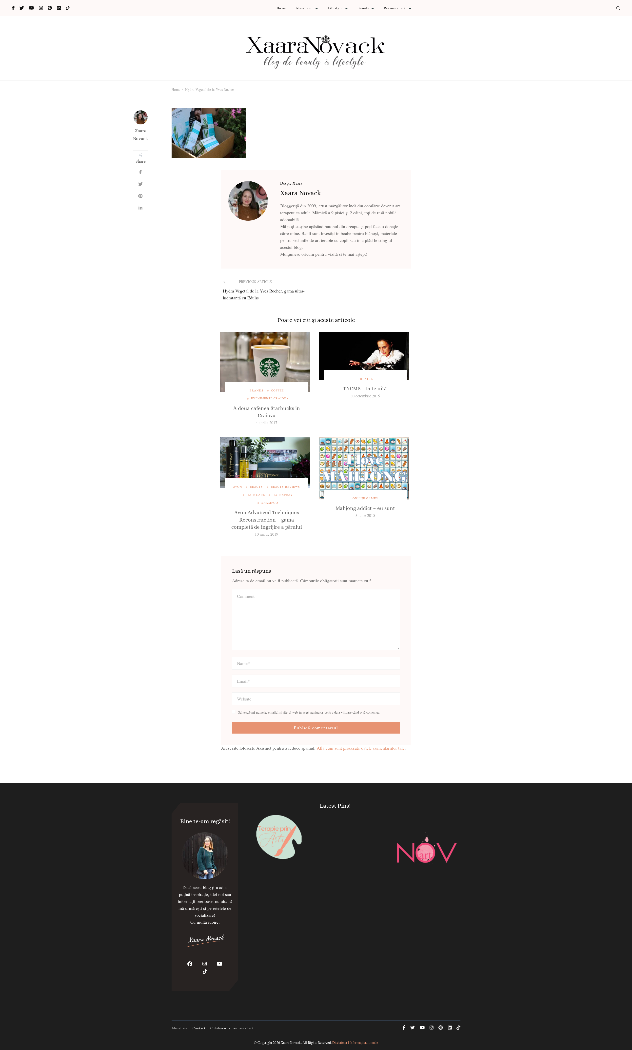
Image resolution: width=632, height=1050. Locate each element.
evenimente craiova (270, 398)
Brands (363, 8)
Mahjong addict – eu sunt (365, 508)
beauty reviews (285, 486)
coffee (277, 390)
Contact (199, 1028)
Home (281, 8)
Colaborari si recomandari (231, 1028)
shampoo (269, 503)
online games (365, 498)
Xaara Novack (140, 134)
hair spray (283, 495)
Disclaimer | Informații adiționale (355, 1042)
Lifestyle (335, 8)
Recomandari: (395, 8)
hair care (256, 495)
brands (256, 390)
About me (180, 1028)
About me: (304, 8)
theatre (365, 379)
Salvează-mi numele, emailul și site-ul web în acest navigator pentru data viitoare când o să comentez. (309, 712)
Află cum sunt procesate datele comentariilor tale (361, 748)
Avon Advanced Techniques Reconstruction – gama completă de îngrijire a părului (266, 519)
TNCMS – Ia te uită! (365, 388)
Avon (237, 486)
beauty (256, 486)
